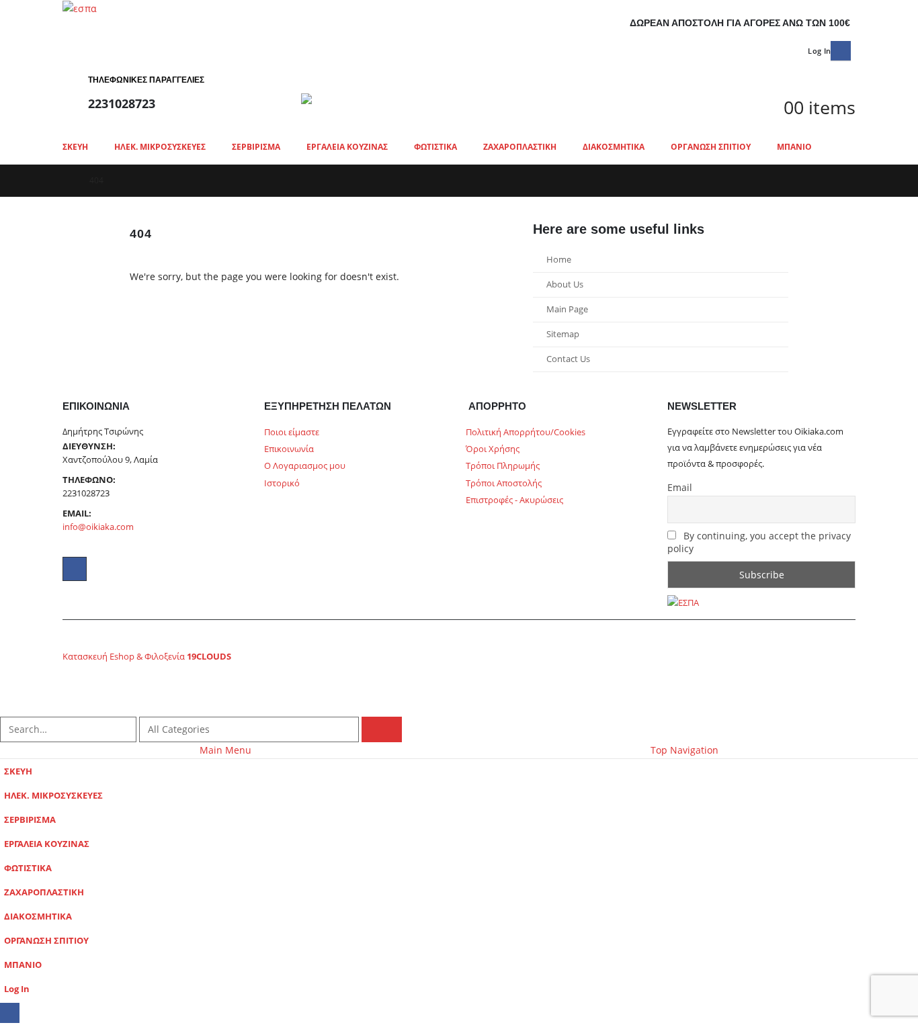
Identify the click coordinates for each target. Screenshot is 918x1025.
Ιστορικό (282, 483)
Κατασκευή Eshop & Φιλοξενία (146, 656)
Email (679, 487)
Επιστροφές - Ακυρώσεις (514, 500)
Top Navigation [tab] (684, 750)
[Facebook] (840, 50)
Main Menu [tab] (225, 750)
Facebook (74, 569)
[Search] (382, 729)
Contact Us (568, 359)
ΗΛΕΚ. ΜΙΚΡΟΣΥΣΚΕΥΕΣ (160, 146)
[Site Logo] (418, 98)
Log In (819, 51)
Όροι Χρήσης (492, 449)
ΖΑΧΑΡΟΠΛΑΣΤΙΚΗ (519, 146)
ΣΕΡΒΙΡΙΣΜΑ (256, 146)
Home (558, 259)
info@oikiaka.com (98, 527)
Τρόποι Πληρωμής (503, 466)
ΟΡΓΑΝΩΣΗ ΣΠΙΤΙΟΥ (711, 146)
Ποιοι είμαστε (291, 432)
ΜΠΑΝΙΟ (794, 146)
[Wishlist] (777, 90)
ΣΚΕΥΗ (75, 146)
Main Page (567, 309)
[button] (847, 126)
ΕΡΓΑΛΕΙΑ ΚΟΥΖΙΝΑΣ (347, 146)
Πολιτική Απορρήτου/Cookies (525, 432)
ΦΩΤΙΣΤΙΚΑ (435, 146)
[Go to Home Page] (66, 181)
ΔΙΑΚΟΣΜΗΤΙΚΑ (613, 146)
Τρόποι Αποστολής (504, 483)
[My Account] (777, 72)
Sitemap (562, 334)
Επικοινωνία (289, 449)
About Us (564, 284)
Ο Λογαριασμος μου (304, 466)
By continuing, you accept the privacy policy (759, 542)
